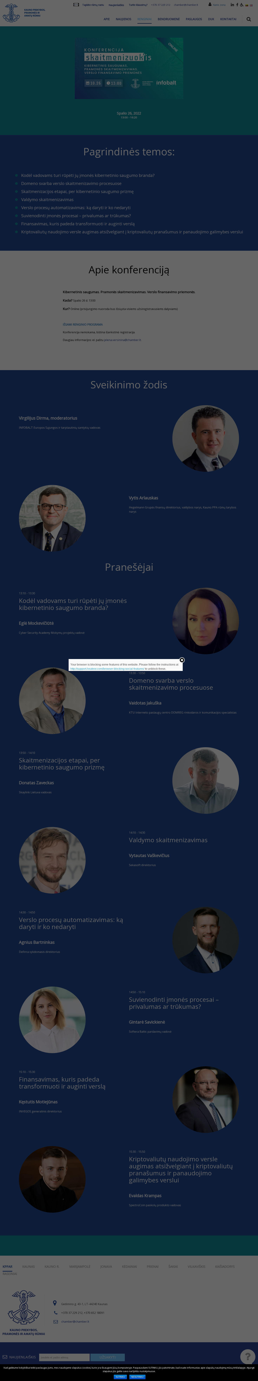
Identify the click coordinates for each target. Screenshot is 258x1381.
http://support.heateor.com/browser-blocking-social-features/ (107, 668)
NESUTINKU (137, 1377)
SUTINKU (120, 1377)
